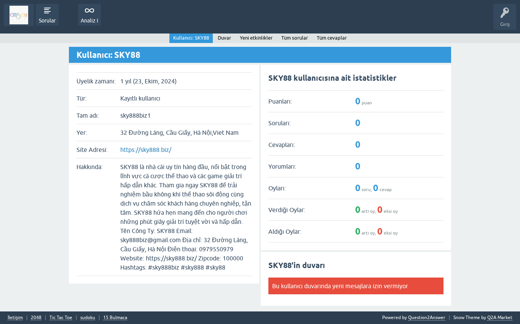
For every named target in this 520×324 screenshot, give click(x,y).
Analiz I (89, 21)
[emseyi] (19, 15)
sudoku (87, 317)
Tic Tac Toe (60, 317)
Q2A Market (499, 317)
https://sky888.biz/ (145, 149)
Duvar (224, 38)
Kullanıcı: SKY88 (191, 38)
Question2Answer (426, 317)
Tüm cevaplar (332, 38)
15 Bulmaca (115, 317)
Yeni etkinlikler (256, 38)
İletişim (15, 317)
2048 (36, 317)
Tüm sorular (294, 38)
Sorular (47, 21)
